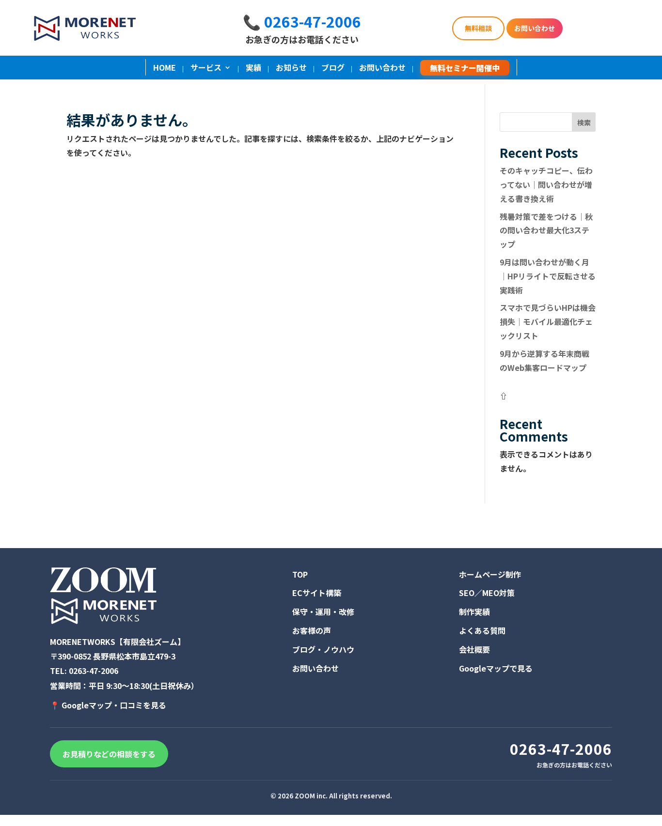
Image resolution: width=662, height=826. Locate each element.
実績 (253, 68)
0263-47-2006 (93, 670)
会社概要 (474, 649)
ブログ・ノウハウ (323, 649)
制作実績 (474, 611)
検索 (584, 122)
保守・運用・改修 (323, 611)
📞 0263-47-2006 (302, 21)
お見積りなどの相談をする (109, 754)
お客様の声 (311, 630)
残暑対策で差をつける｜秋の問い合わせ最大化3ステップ (546, 230)
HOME (164, 68)
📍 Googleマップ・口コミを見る (108, 705)
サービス (205, 68)
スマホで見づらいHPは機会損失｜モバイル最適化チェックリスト (548, 321)
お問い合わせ (534, 28)
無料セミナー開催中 (464, 68)
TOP (300, 574)
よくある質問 (482, 630)
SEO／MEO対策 (487, 592)
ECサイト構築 (316, 592)
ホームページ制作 (490, 574)
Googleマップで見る (496, 668)
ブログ (333, 68)
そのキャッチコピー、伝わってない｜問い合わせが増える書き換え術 (546, 184)
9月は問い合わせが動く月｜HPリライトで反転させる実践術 (548, 276)
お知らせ (291, 68)
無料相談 (478, 28)
